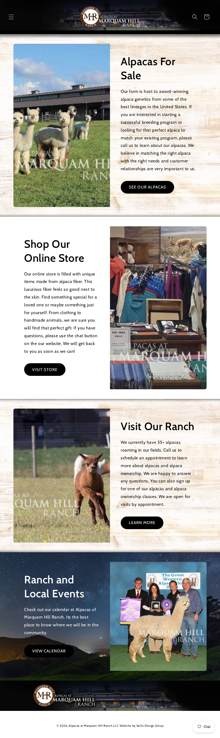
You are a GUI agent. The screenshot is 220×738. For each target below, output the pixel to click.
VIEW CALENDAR (49, 651)
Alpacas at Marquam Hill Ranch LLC (94, 726)
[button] (11, 17)
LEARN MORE (142, 522)
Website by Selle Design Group (141, 726)
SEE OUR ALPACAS (147, 187)
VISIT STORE (44, 369)
